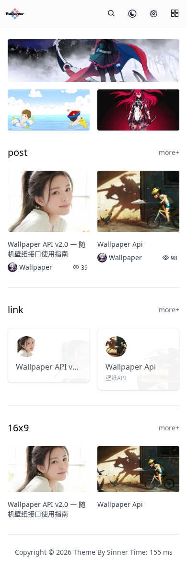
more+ (169, 152)
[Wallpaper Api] (138, 201)
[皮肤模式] (132, 14)
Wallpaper (35, 267)
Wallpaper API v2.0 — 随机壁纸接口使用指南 (46, 249)
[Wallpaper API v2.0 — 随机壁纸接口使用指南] (49, 201)
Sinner (117, 552)
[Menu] (174, 14)
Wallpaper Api (120, 244)
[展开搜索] (111, 14)
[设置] (153, 14)
